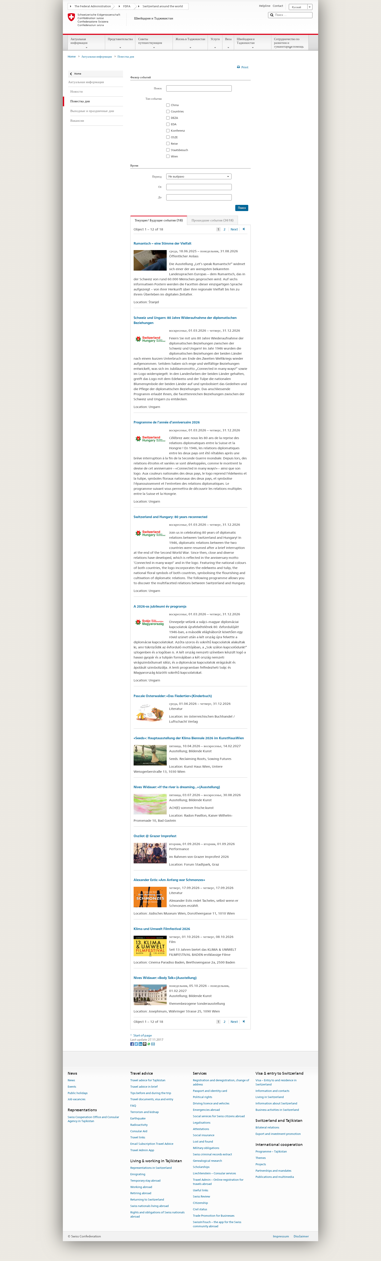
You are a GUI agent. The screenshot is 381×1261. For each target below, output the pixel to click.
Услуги (215, 39)
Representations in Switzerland (151, 1167)
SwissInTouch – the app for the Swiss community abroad (217, 1224)
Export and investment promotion (278, 1134)
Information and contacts (272, 1091)
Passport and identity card (210, 1091)
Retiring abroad (140, 1193)
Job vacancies (76, 1099)
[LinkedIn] (141, 1044)
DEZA (174, 118)
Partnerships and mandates (273, 1170)
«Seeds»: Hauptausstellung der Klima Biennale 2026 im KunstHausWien (189, 738)
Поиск (158, 88)
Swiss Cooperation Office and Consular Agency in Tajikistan (93, 1119)
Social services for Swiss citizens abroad (219, 1116)
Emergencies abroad (206, 1109)
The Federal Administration (93, 6)
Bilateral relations (267, 1127)
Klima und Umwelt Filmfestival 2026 (162, 929)
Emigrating (137, 1174)
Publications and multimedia (275, 1177)
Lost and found (203, 1141)
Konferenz (178, 130)
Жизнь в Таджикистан (190, 39)
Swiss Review (201, 1196)
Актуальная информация (79, 41)
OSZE (174, 137)
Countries (177, 111)
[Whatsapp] (149, 1044)
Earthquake (138, 1118)
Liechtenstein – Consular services (214, 1173)
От (160, 187)
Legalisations (201, 1122)
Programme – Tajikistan (271, 1151)
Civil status (200, 1209)
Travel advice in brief (144, 1086)
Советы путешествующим (150, 41)
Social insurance (203, 1135)
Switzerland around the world (163, 6)
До (160, 197)
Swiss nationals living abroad (149, 1206)
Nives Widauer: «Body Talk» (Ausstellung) (165, 978)
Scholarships (201, 1167)
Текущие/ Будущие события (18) (157, 220)
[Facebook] (132, 1044)
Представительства (120, 39)
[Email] (153, 1044)
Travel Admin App (142, 1150)
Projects (261, 1164)
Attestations (201, 1129)
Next (234, 229)
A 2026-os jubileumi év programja (160, 606)
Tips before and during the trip (150, 1093)
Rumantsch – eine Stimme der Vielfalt (162, 243)
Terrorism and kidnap (144, 1112)
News (71, 1080)
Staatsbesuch (179, 150)
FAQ (133, 1106)
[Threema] (145, 1044)
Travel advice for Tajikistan (147, 1080)
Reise (174, 143)
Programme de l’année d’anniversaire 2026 (167, 422)
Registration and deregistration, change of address (221, 1082)
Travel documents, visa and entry (151, 1099)
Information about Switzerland (276, 1103)
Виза (228, 39)
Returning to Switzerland (147, 1199)
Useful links (200, 1190)
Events (72, 1086)
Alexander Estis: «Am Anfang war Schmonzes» (169, 880)
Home (72, 56)
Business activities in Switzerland (277, 1109)
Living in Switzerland (270, 1097)
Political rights (202, 1097)
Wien (174, 156)
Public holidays (78, 1093)
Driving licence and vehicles (211, 1103)
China (175, 105)
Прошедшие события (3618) (212, 220)
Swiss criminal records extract (212, 1154)
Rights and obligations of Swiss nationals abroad (157, 1214)
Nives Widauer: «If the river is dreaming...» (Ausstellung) (177, 787)
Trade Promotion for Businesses (213, 1215)
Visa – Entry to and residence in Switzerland (276, 1082)
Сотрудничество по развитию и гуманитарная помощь (289, 42)
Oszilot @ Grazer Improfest (155, 836)
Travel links (137, 1137)
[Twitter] (136, 1044)
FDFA (126, 6)
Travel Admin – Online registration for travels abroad (218, 1182)
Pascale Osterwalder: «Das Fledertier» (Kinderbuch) (173, 696)
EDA (173, 124)
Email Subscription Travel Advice (151, 1143)
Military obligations (206, 1148)
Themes (261, 1158)
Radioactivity (139, 1124)
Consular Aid (138, 1131)
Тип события (154, 98)
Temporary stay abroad (145, 1180)
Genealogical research (207, 1160)
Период (157, 176)
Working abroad (141, 1187)
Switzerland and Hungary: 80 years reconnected (170, 517)
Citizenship (200, 1203)
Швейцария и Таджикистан (246, 41)
